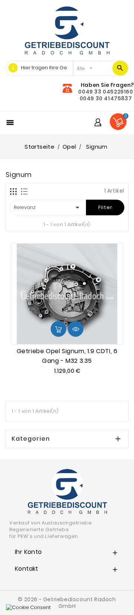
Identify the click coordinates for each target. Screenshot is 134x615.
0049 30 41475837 (106, 98)
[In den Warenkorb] (58, 329)
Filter (105, 207)
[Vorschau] (75, 329)
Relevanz (48, 207)
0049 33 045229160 (105, 91)
